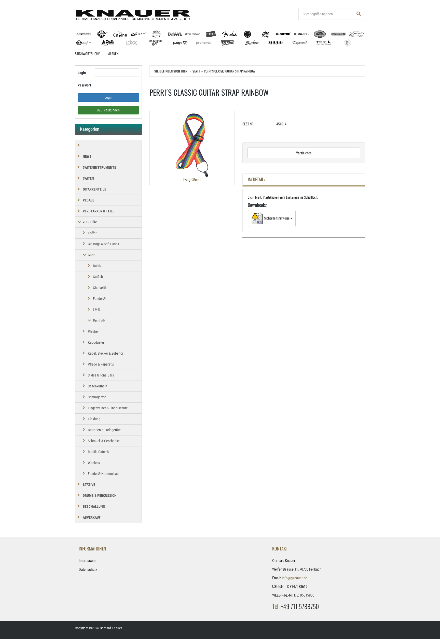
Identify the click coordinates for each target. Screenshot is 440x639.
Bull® (97, 266)
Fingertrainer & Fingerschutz (108, 408)
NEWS (87, 156)
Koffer (92, 233)
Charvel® (99, 288)
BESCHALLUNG (94, 506)
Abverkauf (92, 517)
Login (82, 73)
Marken (112, 53)
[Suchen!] (358, 14)
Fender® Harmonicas (103, 474)
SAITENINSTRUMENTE (99, 167)
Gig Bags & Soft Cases (103, 244)
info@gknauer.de (294, 578)
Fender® (99, 299)
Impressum (87, 560)
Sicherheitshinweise (276, 218)
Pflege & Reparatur (101, 364)
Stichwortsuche (87, 53)
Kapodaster (96, 342)
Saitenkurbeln (97, 386)
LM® (96, 310)
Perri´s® (99, 320)
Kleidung (94, 419)
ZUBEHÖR (90, 222)
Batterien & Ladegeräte (104, 430)
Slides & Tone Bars (101, 375)
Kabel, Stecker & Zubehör (105, 353)
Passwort (84, 85)
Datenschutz (88, 569)
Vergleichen (303, 152)
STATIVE (89, 485)
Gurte (91, 255)
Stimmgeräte (97, 397)
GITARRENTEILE (94, 189)
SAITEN (88, 178)
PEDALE (88, 200)
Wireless (94, 463)
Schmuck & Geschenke (104, 441)
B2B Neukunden (108, 110)
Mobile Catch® (98, 452)
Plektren (94, 331)
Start (196, 71)
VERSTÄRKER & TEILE (98, 211)
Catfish (98, 277)
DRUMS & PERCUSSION (100, 495)
